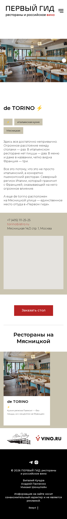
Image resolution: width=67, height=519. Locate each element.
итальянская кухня (28, 122)
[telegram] (31, 462)
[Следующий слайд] (64, 60)
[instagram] (36, 462)
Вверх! (32, 507)
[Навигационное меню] (60, 11)
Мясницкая (13, 130)
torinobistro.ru (18, 224)
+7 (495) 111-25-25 (19, 220)
